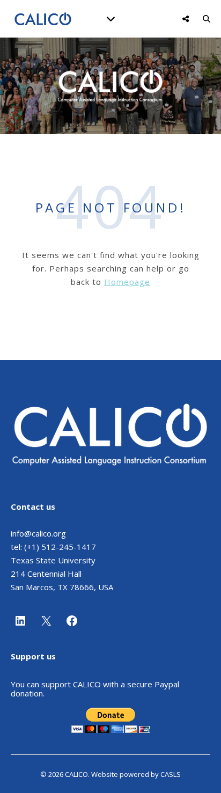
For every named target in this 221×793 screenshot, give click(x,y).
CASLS (170, 774)
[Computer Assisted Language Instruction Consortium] (43, 19)
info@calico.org (38, 533)
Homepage (127, 281)
